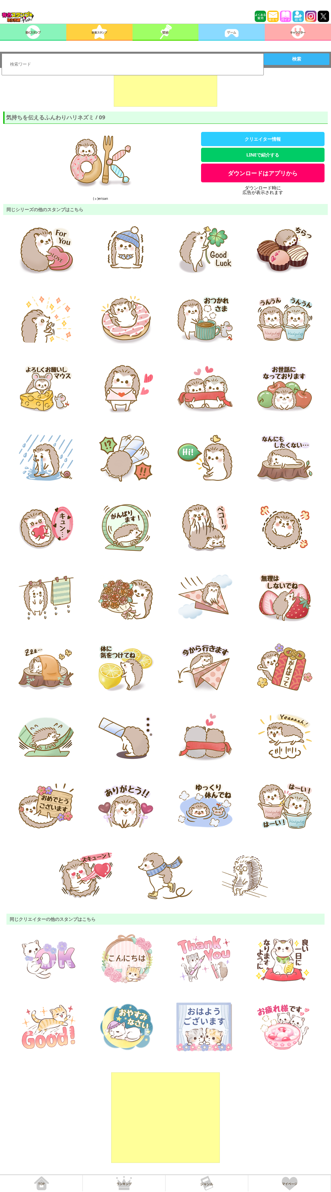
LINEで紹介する (262, 155)
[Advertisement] (165, 90)
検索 (296, 58)
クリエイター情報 (263, 139)
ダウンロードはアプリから (263, 173)
